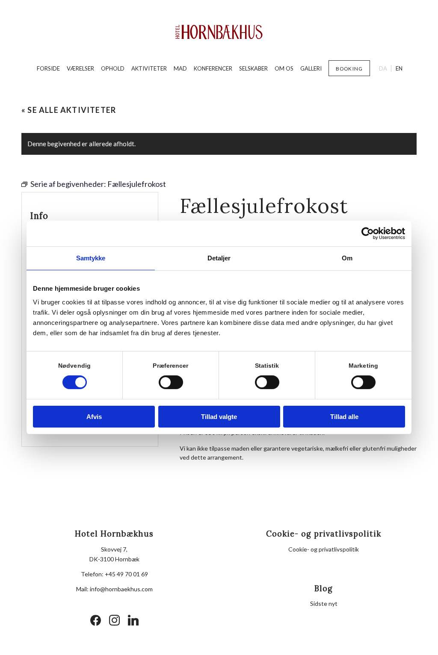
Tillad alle (344, 416)
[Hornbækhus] (219, 32)
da (383, 68)
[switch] (171, 382)
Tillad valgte (219, 416)
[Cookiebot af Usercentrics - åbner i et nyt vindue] (367, 233)
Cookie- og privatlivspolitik (323, 549)
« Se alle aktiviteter (68, 110)
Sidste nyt (323, 603)
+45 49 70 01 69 (126, 574)
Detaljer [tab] (219, 258)
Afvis (94, 416)
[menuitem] (48, 68)
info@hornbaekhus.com (121, 589)
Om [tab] (347, 258)
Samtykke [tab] (91, 258)
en (399, 68)
